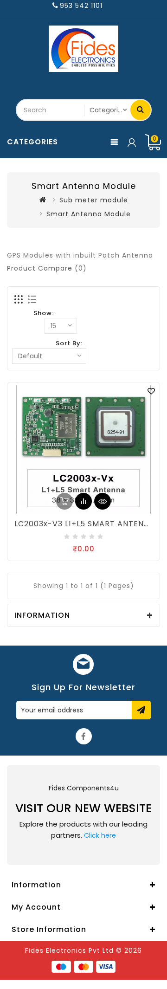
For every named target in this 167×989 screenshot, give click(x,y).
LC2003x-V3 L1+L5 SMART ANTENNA (84, 523)
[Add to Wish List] (151, 390)
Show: (43, 313)
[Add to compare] (83, 501)
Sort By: (69, 343)
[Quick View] (102, 501)
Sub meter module (93, 200)
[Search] (140, 110)
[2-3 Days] (64, 501)
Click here (100, 835)
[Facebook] (84, 736)
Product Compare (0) (47, 268)
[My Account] (131, 142)
